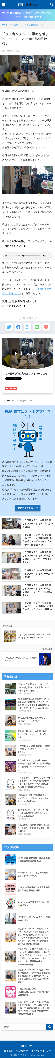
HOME (29, 1046)
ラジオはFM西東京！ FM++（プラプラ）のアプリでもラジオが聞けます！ (27, 14)
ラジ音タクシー (24, 400)
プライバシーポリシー (40, 1051)
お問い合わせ (21, 1051)
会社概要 (8, 1051)
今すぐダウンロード (27, 508)
